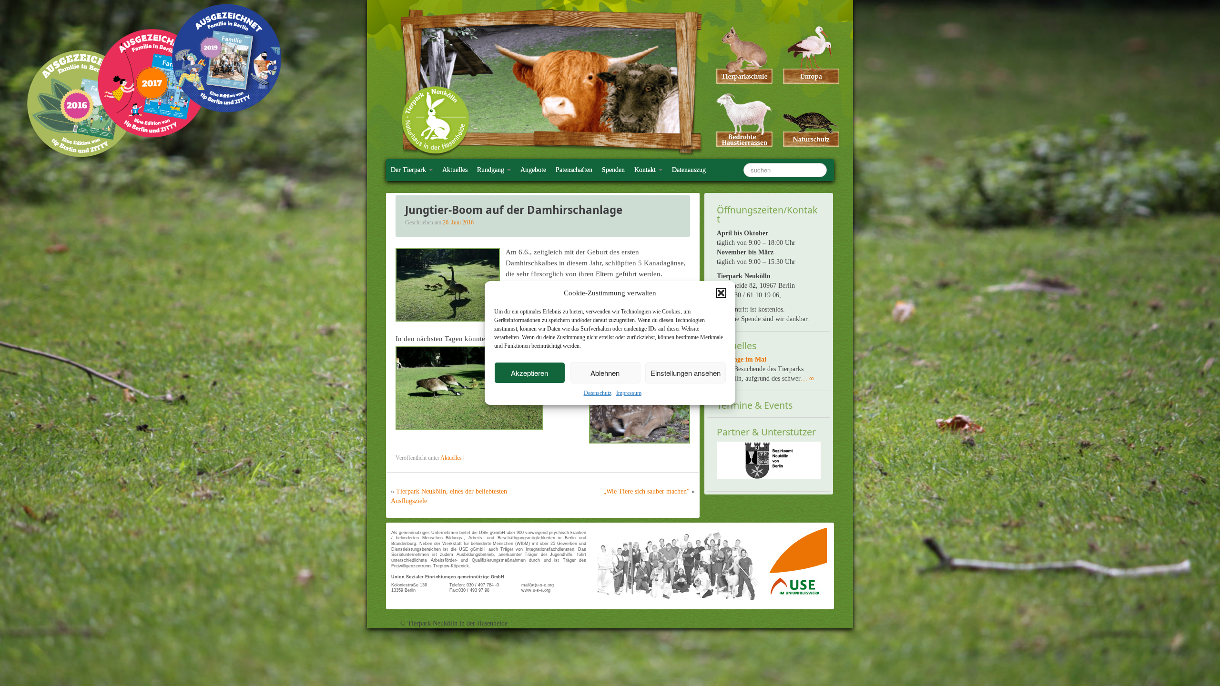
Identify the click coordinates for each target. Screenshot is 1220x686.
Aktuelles (455, 169)
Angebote (533, 169)
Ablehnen (605, 373)
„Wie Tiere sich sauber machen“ (646, 491)
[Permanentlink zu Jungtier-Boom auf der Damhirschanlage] (448, 284)
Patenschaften (574, 169)
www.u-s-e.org (535, 590)
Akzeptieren (529, 373)
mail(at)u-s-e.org (537, 585)
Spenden (613, 169)
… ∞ (807, 378)
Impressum (628, 393)
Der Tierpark (409, 169)
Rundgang (491, 169)
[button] (721, 293)
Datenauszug (689, 169)
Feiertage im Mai (741, 359)
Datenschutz (597, 393)
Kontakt (646, 169)
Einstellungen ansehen (686, 373)
